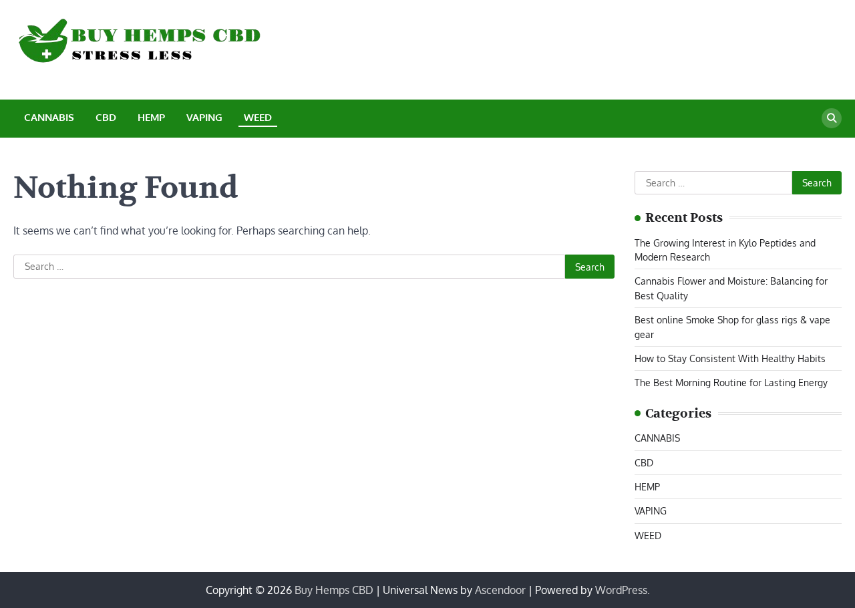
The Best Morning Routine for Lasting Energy (731, 382)
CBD (106, 117)
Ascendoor (500, 590)
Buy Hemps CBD (334, 590)
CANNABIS (49, 117)
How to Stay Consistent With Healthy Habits (730, 358)
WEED (258, 117)
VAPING (204, 117)
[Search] (832, 118)
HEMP (151, 117)
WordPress (621, 590)
